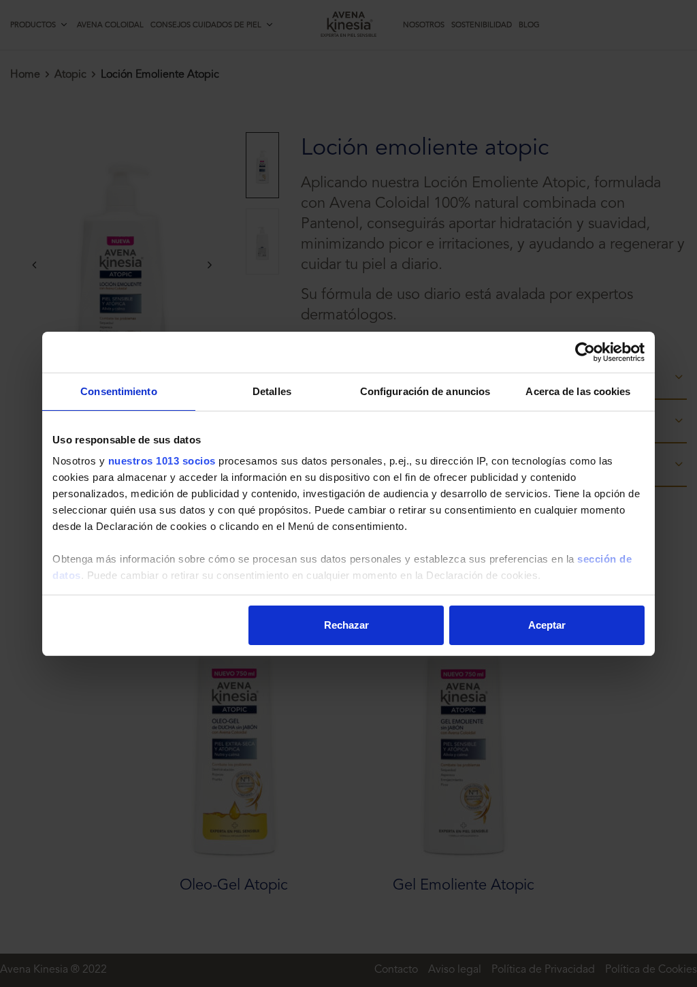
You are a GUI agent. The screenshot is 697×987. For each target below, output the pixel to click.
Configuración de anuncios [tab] (425, 391)
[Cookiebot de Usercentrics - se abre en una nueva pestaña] (585, 352)
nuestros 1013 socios (162, 461)
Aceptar (547, 625)
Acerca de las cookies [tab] (577, 391)
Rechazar (346, 625)
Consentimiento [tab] (118, 391)
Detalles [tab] (272, 391)
